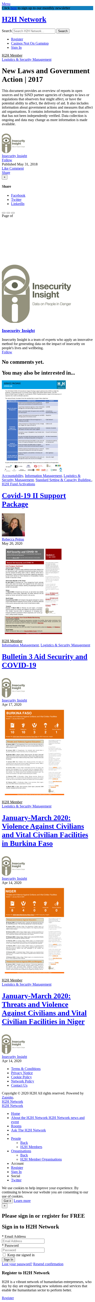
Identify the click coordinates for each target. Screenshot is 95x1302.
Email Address (14, 1236)
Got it (7, 1201)
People (16, 1138)
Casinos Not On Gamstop (30, 43)
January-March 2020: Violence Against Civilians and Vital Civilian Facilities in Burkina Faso (45, 830)
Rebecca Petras (13, 539)
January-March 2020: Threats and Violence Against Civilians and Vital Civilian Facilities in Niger (44, 1009)
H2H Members (31, 1147)
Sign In (16, 47)
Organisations (21, 1151)
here (14, 8)
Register (17, 39)
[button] (5, 168)
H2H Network (24, 19)
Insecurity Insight (14, 156)
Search (7, 31)
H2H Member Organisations (41, 1159)
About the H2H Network (30, 1118)
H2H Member (12, 55)
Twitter (16, 200)
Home (15, 1114)
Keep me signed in (21, 1255)
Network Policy (22, 1081)
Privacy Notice (22, 1073)
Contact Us (19, 1085)
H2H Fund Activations (18, 484)
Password (10, 1245)
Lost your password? (17, 1264)
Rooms (16, 1126)
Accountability (12, 476)
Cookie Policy (21, 1077)
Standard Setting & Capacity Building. (64, 480)
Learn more (22, 1201)
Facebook (18, 195)
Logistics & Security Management (26, 59)
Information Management (43, 476)
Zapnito (7, 1097)
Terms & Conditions (26, 1069)
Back (24, 1143)
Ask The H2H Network (28, 1130)
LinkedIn (17, 204)
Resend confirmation (48, 1264)
